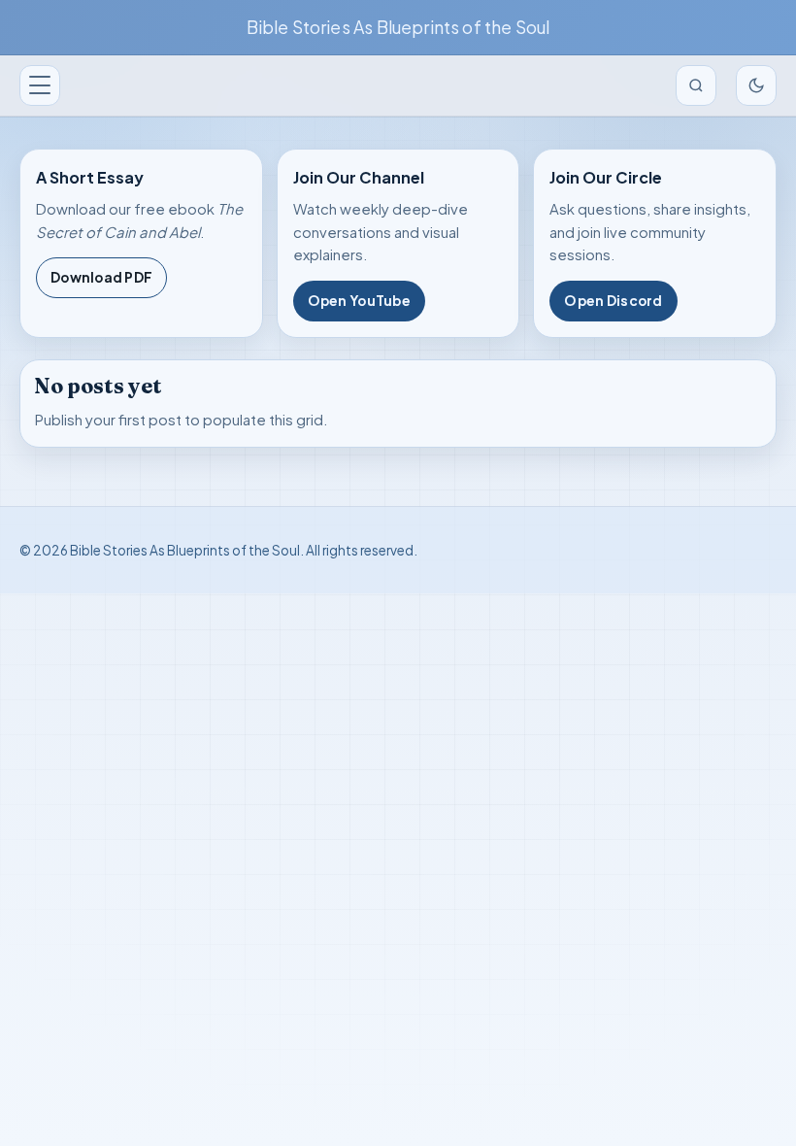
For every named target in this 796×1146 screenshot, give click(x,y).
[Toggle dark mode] (756, 85)
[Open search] (696, 85)
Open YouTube (359, 300)
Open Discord (613, 300)
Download (101, 277)
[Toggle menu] (39, 85)
